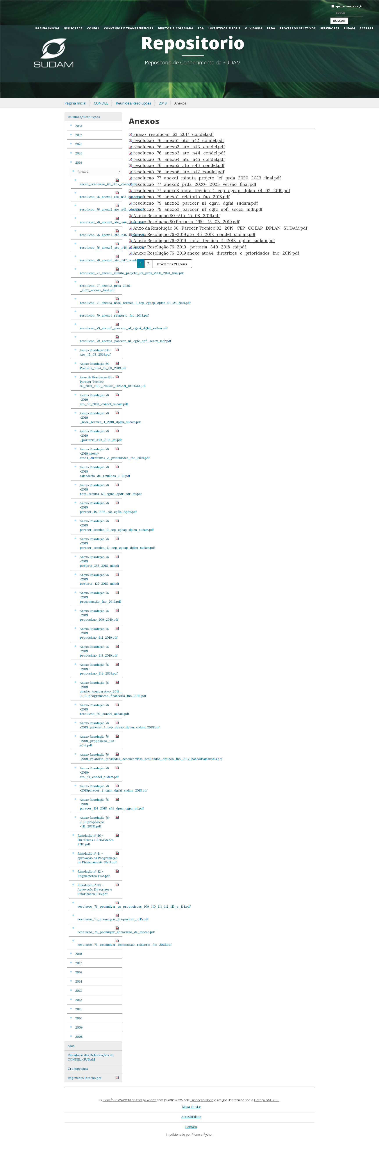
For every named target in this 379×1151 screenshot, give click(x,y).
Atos (71, 1046)
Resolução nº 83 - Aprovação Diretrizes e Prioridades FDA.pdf (95, 889)
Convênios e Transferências (129, 28)
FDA (201, 28)
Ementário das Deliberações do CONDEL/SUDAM (91, 1057)
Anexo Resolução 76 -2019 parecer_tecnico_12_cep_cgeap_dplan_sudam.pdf (101, 543)
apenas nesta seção (349, 6)
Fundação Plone (201, 1100)
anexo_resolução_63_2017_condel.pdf (101, 184)
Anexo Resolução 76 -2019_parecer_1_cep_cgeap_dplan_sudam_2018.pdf (101, 725)
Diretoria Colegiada (175, 28)
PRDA (271, 28)
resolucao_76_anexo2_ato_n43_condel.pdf (101, 209)
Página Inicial (47, 28)
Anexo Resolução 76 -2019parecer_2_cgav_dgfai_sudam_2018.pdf (101, 788)
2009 (79, 1027)
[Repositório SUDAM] (7, 3)
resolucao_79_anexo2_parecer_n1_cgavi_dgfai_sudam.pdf (101, 328)
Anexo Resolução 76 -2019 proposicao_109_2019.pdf (99, 615)
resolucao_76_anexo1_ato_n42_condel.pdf (101, 197)
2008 (79, 1037)
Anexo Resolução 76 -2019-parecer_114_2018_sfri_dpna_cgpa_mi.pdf (101, 804)
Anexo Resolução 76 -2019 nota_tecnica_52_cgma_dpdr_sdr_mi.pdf (101, 489)
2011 (78, 1009)
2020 (78, 153)
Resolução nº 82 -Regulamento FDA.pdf (94, 873)
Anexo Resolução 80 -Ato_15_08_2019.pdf (96, 352)
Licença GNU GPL (266, 1100)
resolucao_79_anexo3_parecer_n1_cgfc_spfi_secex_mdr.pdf (101, 341)
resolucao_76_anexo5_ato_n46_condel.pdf (101, 248)
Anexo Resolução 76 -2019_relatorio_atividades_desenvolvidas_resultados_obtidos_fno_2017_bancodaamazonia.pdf (101, 757)
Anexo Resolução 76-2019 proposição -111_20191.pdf (95, 822)
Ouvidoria (254, 28)
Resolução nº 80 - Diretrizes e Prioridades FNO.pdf (96, 840)
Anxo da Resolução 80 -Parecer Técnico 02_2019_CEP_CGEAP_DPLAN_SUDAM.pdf (101, 381)
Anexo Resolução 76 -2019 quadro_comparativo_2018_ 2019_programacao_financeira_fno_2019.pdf (101, 689)
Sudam (349, 28)
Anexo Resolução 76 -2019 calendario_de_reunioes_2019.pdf (101, 471)
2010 (78, 1018)
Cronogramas (78, 1069)
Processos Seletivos (298, 28)
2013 (78, 991)
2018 (78, 954)
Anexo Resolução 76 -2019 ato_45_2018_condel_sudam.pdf (101, 399)
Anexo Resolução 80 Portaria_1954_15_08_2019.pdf (101, 366)
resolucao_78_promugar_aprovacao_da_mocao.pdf (100, 932)
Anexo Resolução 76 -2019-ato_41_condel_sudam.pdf (99, 772)
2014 (78, 981)
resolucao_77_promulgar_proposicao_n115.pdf (100, 919)
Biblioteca (73, 28)
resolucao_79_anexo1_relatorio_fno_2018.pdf (101, 315)
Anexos (83, 172)
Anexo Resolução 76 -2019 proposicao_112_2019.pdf (98, 633)
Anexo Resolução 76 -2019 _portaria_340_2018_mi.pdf (101, 435)
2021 (78, 144)
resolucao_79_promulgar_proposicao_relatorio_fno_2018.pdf (100, 945)
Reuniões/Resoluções (133, 103)
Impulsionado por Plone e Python (189, 1134)
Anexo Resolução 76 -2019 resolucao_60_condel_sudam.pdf (101, 709)
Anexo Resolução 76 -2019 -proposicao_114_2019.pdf (99, 669)
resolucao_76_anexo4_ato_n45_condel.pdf (101, 235)
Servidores (329, 28)
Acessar (366, 28)
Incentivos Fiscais (224, 28)
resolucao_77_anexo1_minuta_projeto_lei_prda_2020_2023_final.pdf (101, 273)
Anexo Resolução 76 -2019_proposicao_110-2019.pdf (97, 741)
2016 (78, 972)
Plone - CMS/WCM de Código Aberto (130, 1100)
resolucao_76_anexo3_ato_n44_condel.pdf (101, 222)
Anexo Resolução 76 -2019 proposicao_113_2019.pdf (98, 651)
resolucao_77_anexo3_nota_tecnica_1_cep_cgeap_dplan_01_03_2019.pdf (101, 303)
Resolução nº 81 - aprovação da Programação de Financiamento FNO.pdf (98, 858)
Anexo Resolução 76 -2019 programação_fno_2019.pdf (100, 597)
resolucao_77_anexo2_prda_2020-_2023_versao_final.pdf (101, 288)
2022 (78, 135)
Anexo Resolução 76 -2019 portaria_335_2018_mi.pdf (99, 561)
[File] (131, 134)
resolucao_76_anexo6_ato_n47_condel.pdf (101, 260)
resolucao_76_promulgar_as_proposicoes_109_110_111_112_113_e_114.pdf (100, 906)
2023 (78, 126)
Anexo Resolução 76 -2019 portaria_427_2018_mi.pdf (99, 579)
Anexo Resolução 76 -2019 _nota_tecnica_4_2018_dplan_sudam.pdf (101, 417)
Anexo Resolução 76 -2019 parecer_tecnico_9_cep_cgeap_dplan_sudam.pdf (101, 525)
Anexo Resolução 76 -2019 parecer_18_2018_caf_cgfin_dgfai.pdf (101, 507)
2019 (163, 103)
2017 (78, 963)
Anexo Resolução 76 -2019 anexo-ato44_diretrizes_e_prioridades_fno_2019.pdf (101, 453)
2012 (78, 1000)
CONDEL (93, 28)
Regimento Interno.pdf (84, 1078)
